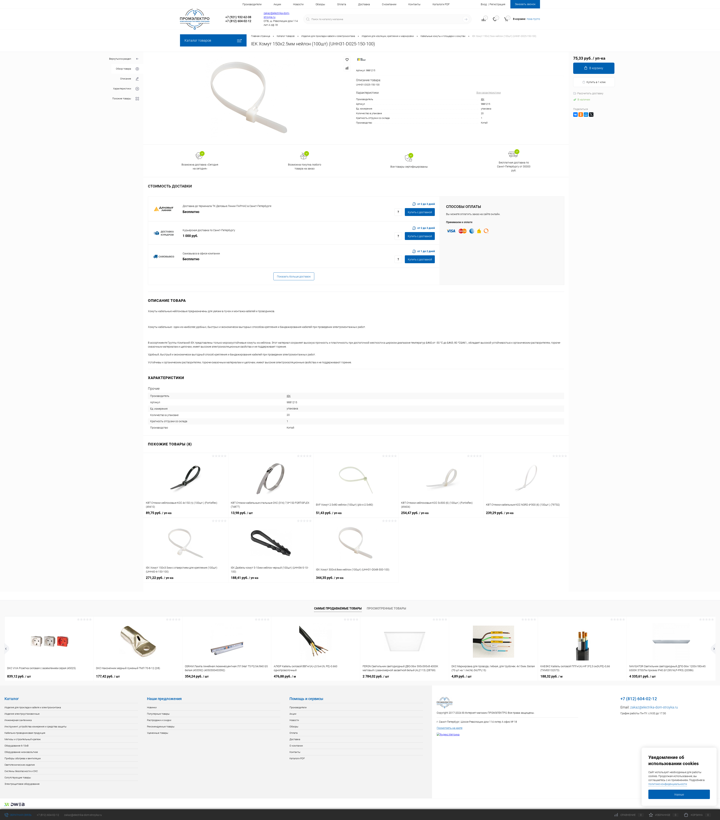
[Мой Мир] (586, 114)
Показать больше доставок (294, 276)
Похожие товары (121, 98)
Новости (298, 4)
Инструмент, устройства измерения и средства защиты (35, 726)
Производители (252, 4)
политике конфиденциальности (667, 784)
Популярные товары (158, 713)
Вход (484, 4)
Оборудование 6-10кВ (16, 745)
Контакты (414, 4)
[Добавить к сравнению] (347, 68)
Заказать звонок (525, 4)
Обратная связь (20, 814)
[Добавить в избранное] (347, 59)
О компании (389, 4)
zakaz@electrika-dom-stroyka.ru (654, 707)
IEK (482, 99)
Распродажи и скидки (159, 720)
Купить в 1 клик (596, 82)
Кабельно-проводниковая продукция (24, 733)
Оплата (341, 4)
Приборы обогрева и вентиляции (22, 758)
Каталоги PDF (441, 4)
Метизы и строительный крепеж (22, 739)
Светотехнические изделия (19, 764)
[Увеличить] (249, 98)
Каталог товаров (197, 40)
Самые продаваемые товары (338, 608)
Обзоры (320, 4)
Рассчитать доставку (590, 93)
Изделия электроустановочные (22, 713)
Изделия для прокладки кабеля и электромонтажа (32, 707)
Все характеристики (488, 92)
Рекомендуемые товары (161, 726)
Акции (277, 4)
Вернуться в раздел (120, 58)
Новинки (152, 707)
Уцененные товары (157, 733)
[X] (591, 114)
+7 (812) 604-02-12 (48, 814)
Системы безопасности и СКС (21, 771)
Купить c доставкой (420, 212)
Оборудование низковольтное (21, 752)
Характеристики (122, 88)
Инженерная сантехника (18, 720)
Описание (125, 78)
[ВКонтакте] (575, 114)
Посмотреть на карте (449, 727)
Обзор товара (123, 68)
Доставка (364, 4)
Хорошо (679, 794)
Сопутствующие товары (17, 777)
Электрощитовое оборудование (22, 784)
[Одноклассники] (580, 114)
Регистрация (497, 4)
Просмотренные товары (386, 608)
